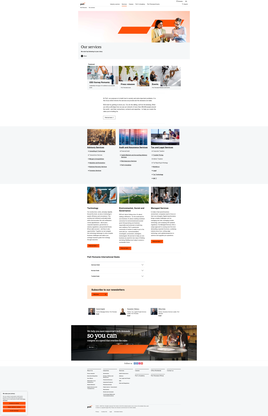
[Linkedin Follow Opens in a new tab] (135, 363)
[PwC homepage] (82, 3)
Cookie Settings (14, 410)
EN (186, 1)
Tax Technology (158, 174)
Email (97, 314)
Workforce (156, 166)
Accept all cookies (14, 403)
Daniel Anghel (100, 309)
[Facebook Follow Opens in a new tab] (137, 363)
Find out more (109, 117)
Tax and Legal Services (162, 147)
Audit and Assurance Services (133, 147)
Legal (154, 170)
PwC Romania (83, 7)
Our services (92, 7)
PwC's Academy (126, 165)
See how (91, 347)
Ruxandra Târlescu (133, 309)
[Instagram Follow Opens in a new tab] (139, 363)
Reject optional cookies (14, 407)
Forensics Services (95, 170)
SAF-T (155, 178)
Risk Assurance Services (129, 161)
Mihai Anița (161, 309)
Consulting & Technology (97, 151)
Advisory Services (95, 147)
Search (186, 4)
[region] (14, 403)
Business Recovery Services (98, 166)
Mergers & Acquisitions (96, 159)
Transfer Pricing (158, 155)
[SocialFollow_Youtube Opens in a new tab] (142, 363)
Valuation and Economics (97, 163)
